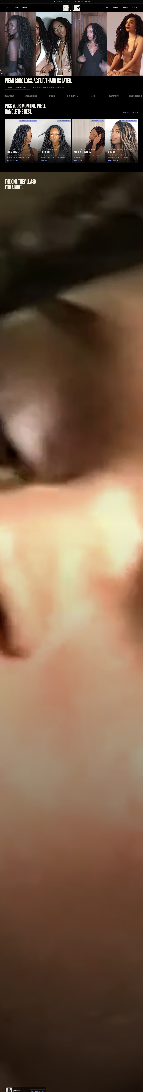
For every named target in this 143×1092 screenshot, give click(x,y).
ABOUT (16, 8)
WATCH (24, 8)
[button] (135, 8)
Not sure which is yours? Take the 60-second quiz (49, 87)
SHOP (9, 8)
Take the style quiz (130, 112)
